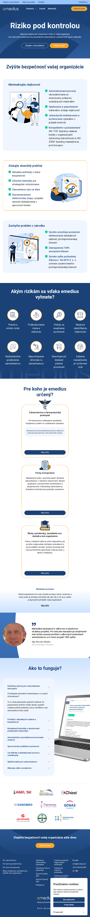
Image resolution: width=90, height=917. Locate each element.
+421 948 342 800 (79, 867)
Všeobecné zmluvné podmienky (58, 870)
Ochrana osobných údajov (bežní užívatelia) (61, 862)
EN (77, 871)
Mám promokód (29, 2)
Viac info (45, 452)
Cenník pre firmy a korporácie (43, 869)
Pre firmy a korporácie (11, 867)
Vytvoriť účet (79, 9)
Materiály (52, 9)
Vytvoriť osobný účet (42, 875)
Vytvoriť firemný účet (42, 880)
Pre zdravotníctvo (9, 860)
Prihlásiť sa (83, 2)
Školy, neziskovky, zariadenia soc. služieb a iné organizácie (15, 872)
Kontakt (41, 2)
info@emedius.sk (79, 864)
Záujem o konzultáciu (11, 2)
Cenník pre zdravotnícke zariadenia (41, 862)
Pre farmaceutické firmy (12, 864)
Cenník (42, 9)
